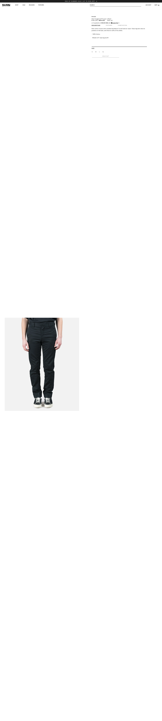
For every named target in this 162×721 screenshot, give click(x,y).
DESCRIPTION (96, 25)
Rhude (94, 16)
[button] (115, 5)
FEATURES (109, 25)
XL (103, 52)
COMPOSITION (122, 25)
